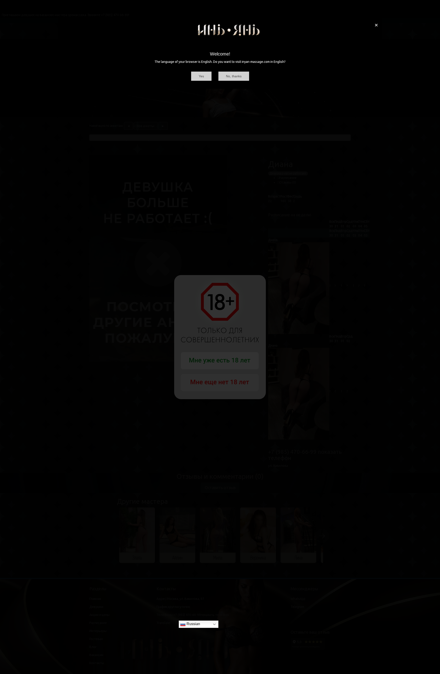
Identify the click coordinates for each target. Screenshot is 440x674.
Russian (193, 624)
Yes (201, 76)
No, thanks (234, 76)
